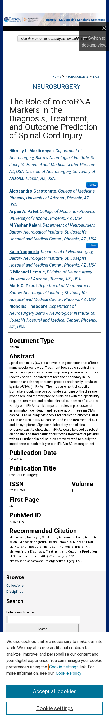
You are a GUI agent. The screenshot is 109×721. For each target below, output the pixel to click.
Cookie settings (64, 666)
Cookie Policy (68, 673)
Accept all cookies (54, 691)
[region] (54, 676)
